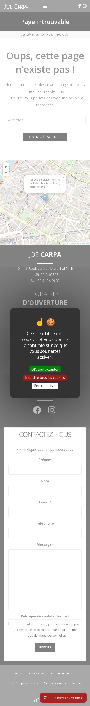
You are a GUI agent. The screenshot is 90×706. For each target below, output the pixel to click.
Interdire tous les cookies (45, 377)
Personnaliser (45, 385)
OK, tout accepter (45, 369)
